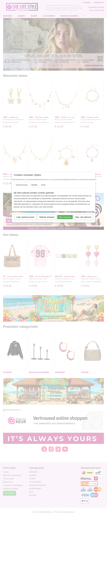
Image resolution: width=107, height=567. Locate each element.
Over (43, 185)
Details (34, 185)
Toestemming (21, 185)
